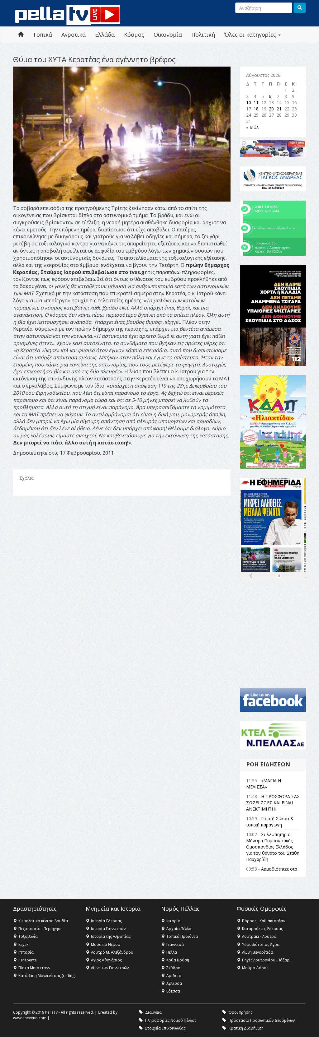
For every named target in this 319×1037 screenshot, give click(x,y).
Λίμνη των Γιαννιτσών (110, 967)
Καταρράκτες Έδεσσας (262, 928)
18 (256, 109)
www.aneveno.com (29, 1018)
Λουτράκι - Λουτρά (259, 936)
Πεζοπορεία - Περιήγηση (40, 928)
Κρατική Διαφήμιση (246, 1028)
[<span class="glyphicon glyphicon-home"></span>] (20, 35)
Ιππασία (26, 952)
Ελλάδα (105, 34)
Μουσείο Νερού (105, 944)
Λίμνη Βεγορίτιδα (257, 952)
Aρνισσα (174, 983)
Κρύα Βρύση (177, 960)
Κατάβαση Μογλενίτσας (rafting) (46, 975)
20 (271, 109)
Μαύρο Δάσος (255, 967)
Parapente (27, 960)
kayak (23, 944)
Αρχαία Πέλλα (178, 928)
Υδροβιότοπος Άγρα (260, 944)
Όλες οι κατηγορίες (251, 34)
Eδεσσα (173, 991)
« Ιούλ (252, 127)
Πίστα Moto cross (34, 967)
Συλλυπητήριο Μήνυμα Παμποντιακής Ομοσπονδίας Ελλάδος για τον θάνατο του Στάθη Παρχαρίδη (272, 846)
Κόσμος (134, 34)
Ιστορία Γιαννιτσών (108, 928)
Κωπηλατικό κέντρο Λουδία (43, 920)
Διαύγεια (153, 1012)
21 (279, 109)
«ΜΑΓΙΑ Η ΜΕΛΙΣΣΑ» (263, 784)
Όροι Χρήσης (240, 1012)
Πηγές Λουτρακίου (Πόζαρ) (266, 960)
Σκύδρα (173, 967)
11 (256, 102)
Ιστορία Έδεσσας (106, 920)
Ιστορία (173, 920)
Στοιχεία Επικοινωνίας (165, 1028)
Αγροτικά (73, 34)
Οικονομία (168, 34)
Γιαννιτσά (175, 944)
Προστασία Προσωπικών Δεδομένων (262, 1020)
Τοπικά (42, 34)
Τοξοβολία (28, 936)
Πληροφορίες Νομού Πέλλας (170, 1020)
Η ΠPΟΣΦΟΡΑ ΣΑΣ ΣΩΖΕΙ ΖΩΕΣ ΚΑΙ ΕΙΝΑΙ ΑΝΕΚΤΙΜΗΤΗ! (273, 802)
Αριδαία (173, 975)
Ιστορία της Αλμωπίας (111, 936)
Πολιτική (203, 34)
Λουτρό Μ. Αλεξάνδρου (112, 952)
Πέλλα (171, 952)
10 (248, 102)
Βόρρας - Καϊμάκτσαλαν (263, 920)
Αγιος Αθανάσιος (106, 960)
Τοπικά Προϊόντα (182, 936)
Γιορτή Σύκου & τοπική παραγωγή (270, 822)
